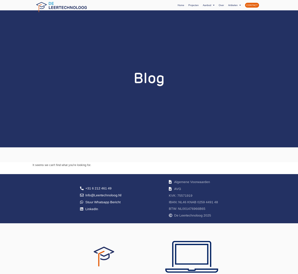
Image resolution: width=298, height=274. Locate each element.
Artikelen (233, 5)
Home (181, 5)
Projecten (193, 5)
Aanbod (207, 5)
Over (221, 5)
